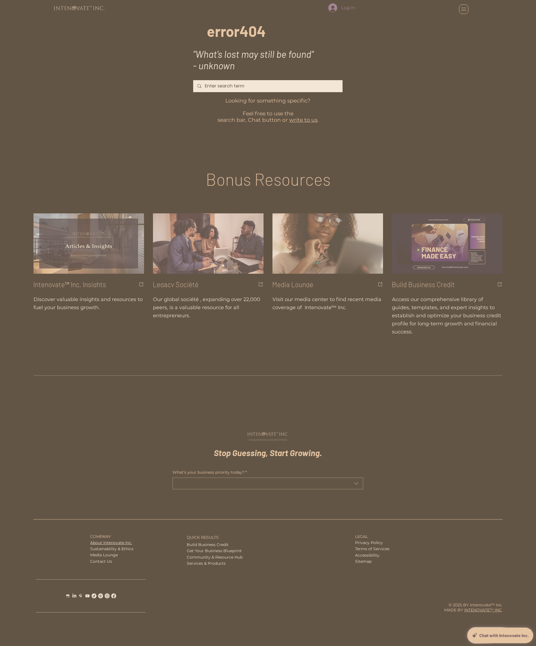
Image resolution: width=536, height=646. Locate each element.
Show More (148, 379)
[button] (414, 231)
